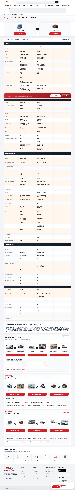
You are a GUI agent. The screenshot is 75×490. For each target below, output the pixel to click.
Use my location (56, 486)
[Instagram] (67, 475)
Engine (12, 39)
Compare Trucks (9, 14)
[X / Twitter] (59, 475)
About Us (50, 488)
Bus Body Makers (36, 476)
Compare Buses (35, 471)
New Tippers (23, 473)
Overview (7, 39)
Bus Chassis (35, 473)
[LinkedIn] (69, 475)
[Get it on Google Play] (62, 470)
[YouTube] (64, 475)
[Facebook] (61, 475)
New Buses (35, 469)
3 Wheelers (47, 473)
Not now (68, 486)
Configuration (17, 39)
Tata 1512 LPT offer (65, 95)
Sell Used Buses (36, 478)
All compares (66, 336)
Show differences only (65, 39)
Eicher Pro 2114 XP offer (55, 95)
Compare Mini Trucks (49, 471)
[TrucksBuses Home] (10, 469)
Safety (28, 39)
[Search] (56, 2)
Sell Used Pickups (48, 476)
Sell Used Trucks (24, 476)
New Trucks (23, 469)
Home (5, 14)
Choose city (63, 486)
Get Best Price (19, 33)
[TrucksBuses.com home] (7, 2)
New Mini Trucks (48, 469)
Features (23, 39)
